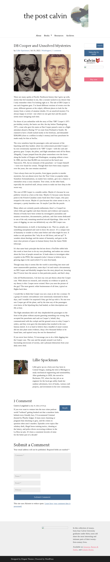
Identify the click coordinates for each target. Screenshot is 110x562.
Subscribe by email (94, 53)
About (38, 35)
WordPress (49, 559)
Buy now (93, 79)
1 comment (56, 50)
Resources (58, 35)
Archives (70, 35)
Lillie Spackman (22, 50)
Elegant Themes (27, 559)
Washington (46, 50)
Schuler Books (87, 550)
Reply (65, 408)
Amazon (86, 547)
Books (47, 35)
